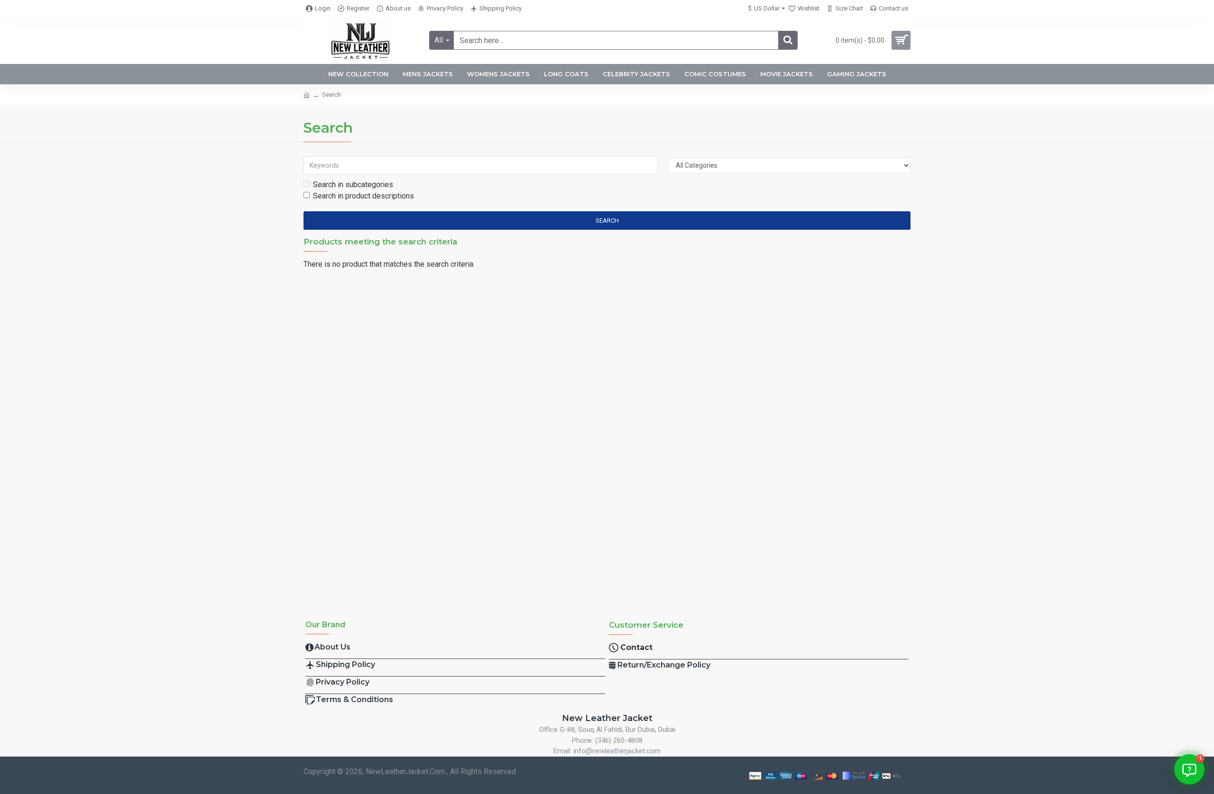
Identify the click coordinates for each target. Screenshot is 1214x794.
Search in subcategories (353, 184)
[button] (1189, 769)
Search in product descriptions (363, 195)
